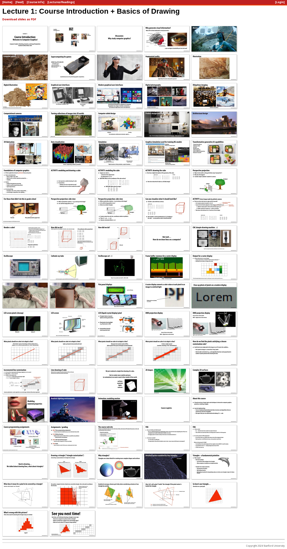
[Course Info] (35, 2)
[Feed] (19, 2)
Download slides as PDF (19, 19)
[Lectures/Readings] (61, 2)
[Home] (7, 2)
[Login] (280, 2)
